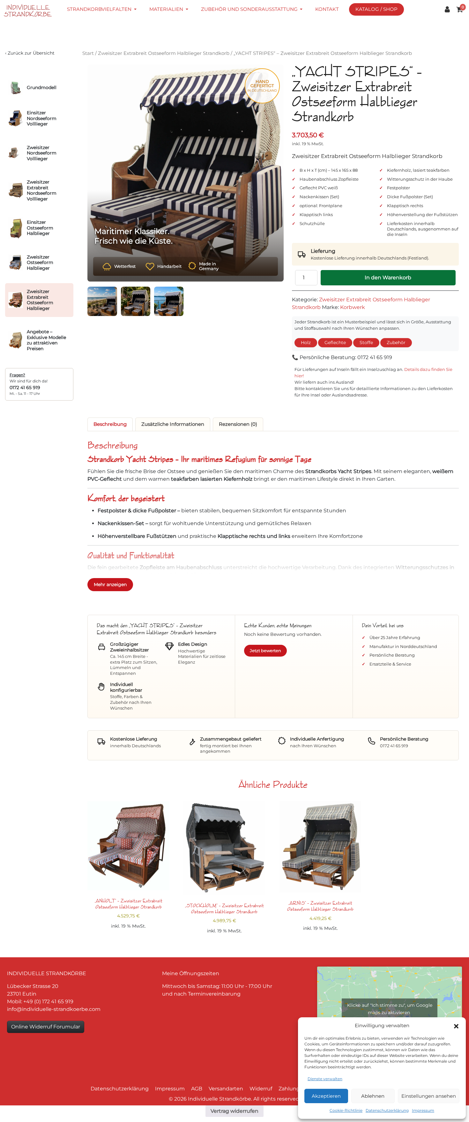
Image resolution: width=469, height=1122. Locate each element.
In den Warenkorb (388, 278)
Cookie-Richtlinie (346, 1110)
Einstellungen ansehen (428, 1096)
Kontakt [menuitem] (327, 9)
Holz (306, 342)
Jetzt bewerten (265, 650)
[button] (456, 1025)
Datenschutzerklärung (387, 1110)
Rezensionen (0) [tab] (238, 424)
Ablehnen (372, 1096)
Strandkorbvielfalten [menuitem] (100, 9)
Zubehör (396, 342)
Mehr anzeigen (110, 584)
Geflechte (335, 342)
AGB (196, 1089)
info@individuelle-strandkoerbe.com (53, 1009)
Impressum (423, 1110)
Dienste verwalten (325, 1078)
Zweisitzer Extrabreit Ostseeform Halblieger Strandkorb (163, 53)
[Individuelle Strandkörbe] (31, 11)
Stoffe (366, 342)
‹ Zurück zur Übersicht (30, 53)
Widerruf (260, 1089)
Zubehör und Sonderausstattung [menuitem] (250, 9)
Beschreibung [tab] (110, 424)
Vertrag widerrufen (234, 1111)
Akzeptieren (326, 1096)
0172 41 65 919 (25, 387)
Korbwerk (352, 307)
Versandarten (226, 1089)
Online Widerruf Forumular (45, 1027)
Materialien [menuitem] (166, 9)
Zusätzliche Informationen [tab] (172, 424)
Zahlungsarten (297, 1089)
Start (88, 53)
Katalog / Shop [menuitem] (376, 9)
